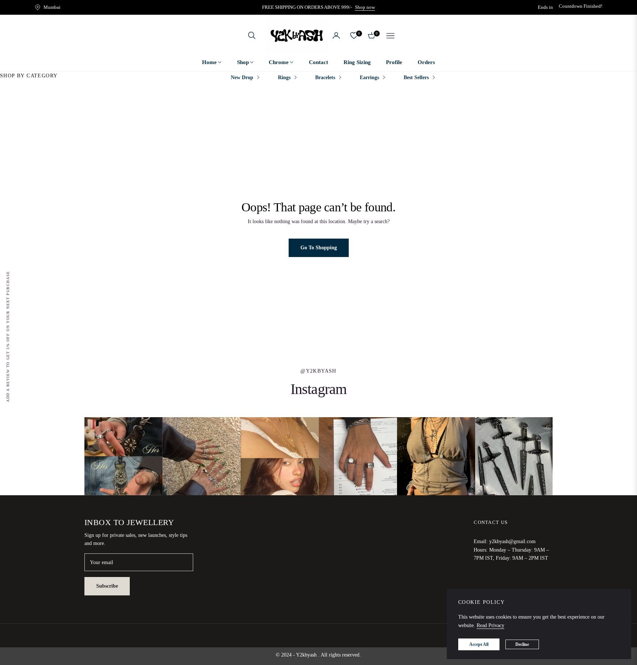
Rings (284, 77)
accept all (478, 644)
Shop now (365, 7)
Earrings (369, 77)
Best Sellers (416, 77)
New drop (242, 77)
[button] (252, 35)
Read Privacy (490, 625)
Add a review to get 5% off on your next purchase (8, 336)
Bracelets (325, 77)
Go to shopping (318, 247)
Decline (522, 644)
